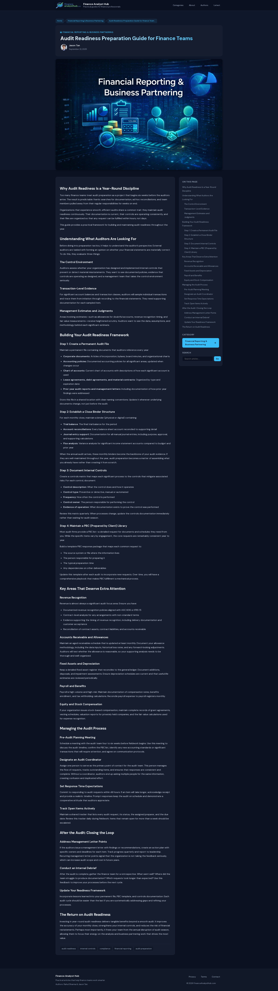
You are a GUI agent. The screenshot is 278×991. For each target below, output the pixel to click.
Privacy (192, 976)
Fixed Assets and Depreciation (198, 271)
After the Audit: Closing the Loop (197, 308)
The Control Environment (195, 204)
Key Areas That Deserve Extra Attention (200, 257)
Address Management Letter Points (200, 313)
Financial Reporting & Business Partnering (85, 21)
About (192, 5)
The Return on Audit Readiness (196, 327)
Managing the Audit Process (195, 285)
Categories (178, 5)
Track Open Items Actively (196, 303)
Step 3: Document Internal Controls (200, 243)
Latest (217, 5)
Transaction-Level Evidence (197, 209)
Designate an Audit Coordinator (198, 294)
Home (59, 21)
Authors (204, 5)
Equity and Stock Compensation (198, 280)
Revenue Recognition (194, 261)
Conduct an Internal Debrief (196, 317)
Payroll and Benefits (193, 275)
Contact (216, 976)
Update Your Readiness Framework (200, 322)
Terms (204, 976)
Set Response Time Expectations (199, 299)
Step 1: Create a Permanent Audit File (200, 230)
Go (217, 359)
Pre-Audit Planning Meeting (196, 289)
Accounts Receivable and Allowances (201, 266)
